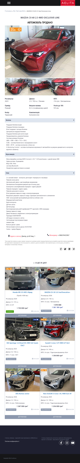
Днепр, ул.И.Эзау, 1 (28, 236)
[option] (40, 52)
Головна (8, 11)
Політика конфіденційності (12, 441)
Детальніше (22, 315)
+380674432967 (59, 235)
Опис (7, 173)
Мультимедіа (10, 154)
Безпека (8, 120)
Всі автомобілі (19, 11)
